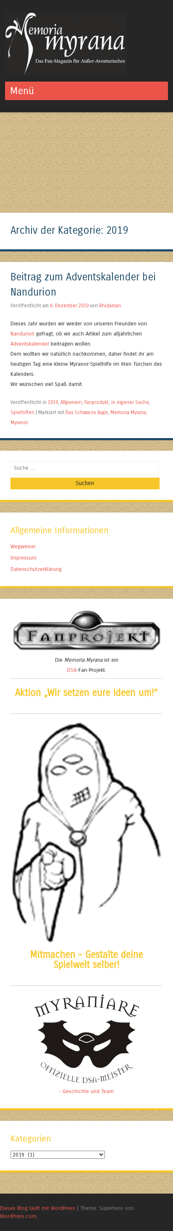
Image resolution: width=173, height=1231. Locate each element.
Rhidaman (110, 306)
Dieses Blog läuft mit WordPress (37, 1208)
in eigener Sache (130, 402)
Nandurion (23, 333)
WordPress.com (18, 1216)
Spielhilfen (22, 412)
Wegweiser (23, 546)
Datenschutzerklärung (36, 569)
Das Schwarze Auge (87, 412)
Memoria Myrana (128, 412)
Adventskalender (30, 344)
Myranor (19, 422)
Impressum (23, 558)
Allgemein (71, 402)
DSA (71, 670)
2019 (53, 402)
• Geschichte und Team (86, 1091)
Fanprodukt (96, 402)
